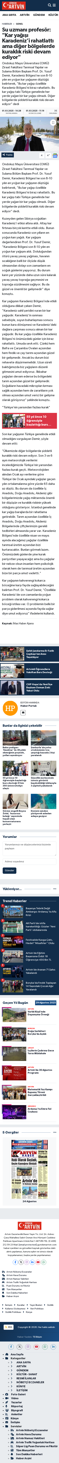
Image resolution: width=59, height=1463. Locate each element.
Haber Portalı (28, 706)
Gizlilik (50, 1305)
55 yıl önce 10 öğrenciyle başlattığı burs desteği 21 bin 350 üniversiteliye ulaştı (14, 783)
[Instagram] (26, 1262)
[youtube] (36, 1347)
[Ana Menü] (54, 5)
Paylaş (9, 155)
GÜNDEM (39, 15)
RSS (10, 1327)
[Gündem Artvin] (14, 6)
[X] (21, 1262)
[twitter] (19, 1347)
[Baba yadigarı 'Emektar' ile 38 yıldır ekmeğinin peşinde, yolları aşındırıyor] (15, 738)
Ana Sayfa (17, 1354)
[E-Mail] (23, 712)
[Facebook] (15, 1262)
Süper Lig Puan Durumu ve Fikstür (37, 1446)
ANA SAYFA (9, 15)
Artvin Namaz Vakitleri (17, 1279)
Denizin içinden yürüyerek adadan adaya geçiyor (41, 813)
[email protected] (28, 1245)
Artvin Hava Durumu (16, 1275)
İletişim (8, 1305)
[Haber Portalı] (10, 708)
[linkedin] (53, 1347)
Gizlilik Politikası (13, 1312)
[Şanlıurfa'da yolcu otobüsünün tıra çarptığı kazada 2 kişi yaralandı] (43, 738)
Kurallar (21, 1305)
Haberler (7, 24)
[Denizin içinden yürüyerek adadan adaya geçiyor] (43, 801)
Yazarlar (16, 1402)
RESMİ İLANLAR (26, 1378)
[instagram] (28, 1347)
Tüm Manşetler (14, 1289)
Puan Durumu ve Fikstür (18, 1286)
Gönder (9, 870)
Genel (19, 24)
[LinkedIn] (32, 1262)
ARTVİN (24, 15)
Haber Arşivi (12, 1296)
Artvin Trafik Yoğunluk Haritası (21, 1282)
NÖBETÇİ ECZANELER (30, 1382)
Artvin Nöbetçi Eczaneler (19, 1272)
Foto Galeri (18, 1394)
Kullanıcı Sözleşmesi (15, 1308)
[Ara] (49, 5)
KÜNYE (20, 1386)
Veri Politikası (37, 1308)
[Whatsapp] (43, 1262)
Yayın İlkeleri (36, 1305)
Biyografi (17, 1410)
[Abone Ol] (55, 155)
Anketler (16, 1414)
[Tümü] (54, 889)
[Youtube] (38, 1262)
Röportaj (16, 1406)
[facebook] (11, 1347)
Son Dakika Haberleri (17, 1293)
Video (15, 1398)
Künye (29, 1312)
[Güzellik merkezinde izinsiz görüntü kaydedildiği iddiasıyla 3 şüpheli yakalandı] (43, 768)
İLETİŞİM (22, 1390)
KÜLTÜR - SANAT (26, 1374)
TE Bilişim (37, 1337)
